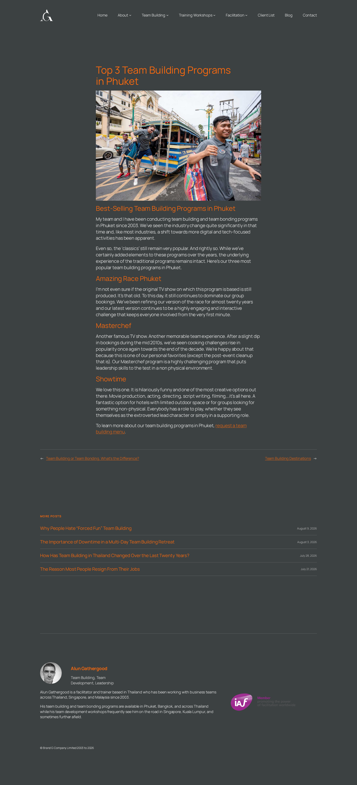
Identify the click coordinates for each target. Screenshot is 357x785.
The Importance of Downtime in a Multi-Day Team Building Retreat (107, 542)
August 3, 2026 (307, 542)
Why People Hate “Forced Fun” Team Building (86, 528)
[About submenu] (130, 15)
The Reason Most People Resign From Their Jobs (90, 569)
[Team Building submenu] (167, 15)
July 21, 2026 (309, 569)
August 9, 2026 (307, 528)
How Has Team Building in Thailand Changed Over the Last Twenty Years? (114, 555)
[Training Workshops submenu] (214, 15)
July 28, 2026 (308, 556)
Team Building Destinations (288, 458)
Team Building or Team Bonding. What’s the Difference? (92, 458)
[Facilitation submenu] (246, 15)
